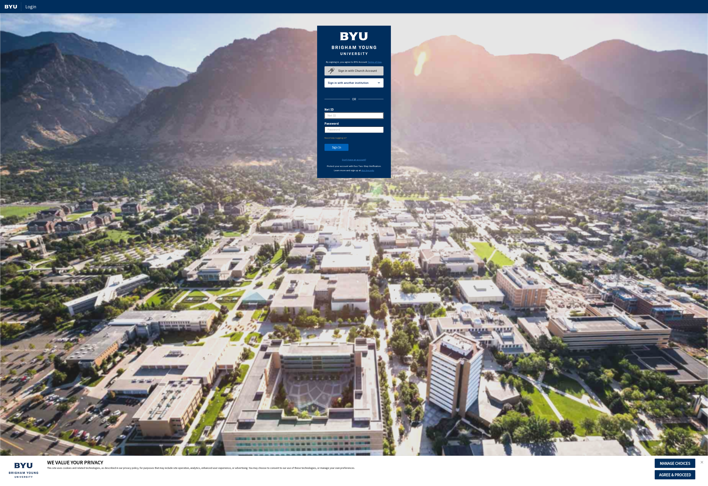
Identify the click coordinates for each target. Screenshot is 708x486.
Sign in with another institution (348, 83)
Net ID (329, 109)
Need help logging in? (335, 137)
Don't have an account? (354, 159)
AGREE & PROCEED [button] (675, 474)
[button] (702, 462)
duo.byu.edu (367, 170)
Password (331, 123)
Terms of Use (374, 62)
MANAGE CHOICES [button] (675, 463)
